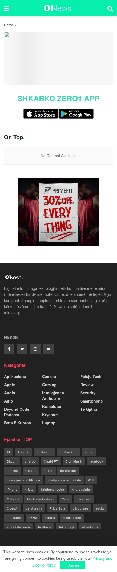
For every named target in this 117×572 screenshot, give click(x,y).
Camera (49, 376)
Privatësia (57, 508)
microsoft (84, 499)
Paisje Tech (90, 376)
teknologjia (89, 527)
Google (30, 470)
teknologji (66, 527)
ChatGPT (51, 461)
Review (87, 384)
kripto (29, 489)
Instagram (68, 470)
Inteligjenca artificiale (23, 480)
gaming (12, 470)
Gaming (49, 384)
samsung (14, 517)
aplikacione (69, 452)
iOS (91, 480)
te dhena (45, 527)
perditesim (34, 508)
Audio (9, 392)
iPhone (12, 489)
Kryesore (50, 414)
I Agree (72, 565)
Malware (13, 499)
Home (8, 24)
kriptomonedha (52, 489)
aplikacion (45, 452)
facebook (96, 461)
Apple (9, 384)
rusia (100, 508)
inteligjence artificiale (64, 480)
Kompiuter (51, 406)
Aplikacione (15, 376)
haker (48, 470)
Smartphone (91, 401)
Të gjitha (88, 409)
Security (88, 392)
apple (89, 452)
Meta (65, 499)
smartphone (72, 517)
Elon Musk (74, 461)
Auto (8, 401)
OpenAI (13, 508)
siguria (50, 517)
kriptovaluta (81, 489)
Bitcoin (12, 461)
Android (23, 452)
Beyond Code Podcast (16, 411)
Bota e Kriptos (17, 422)
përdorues (81, 508)
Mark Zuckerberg (40, 499)
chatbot (30, 461)
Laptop (49, 422)
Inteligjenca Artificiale (53, 395)
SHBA (32, 517)
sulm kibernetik (19, 527)
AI (8, 452)
